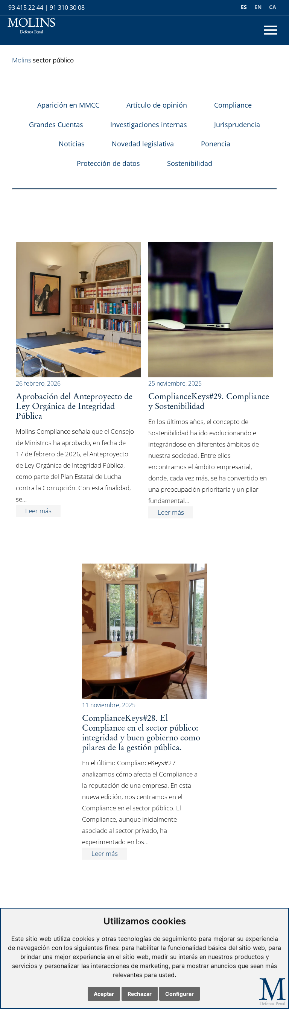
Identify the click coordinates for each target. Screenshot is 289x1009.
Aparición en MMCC (68, 104)
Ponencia (215, 143)
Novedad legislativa (143, 143)
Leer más (38, 510)
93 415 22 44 (25, 7)
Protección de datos (108, 163)
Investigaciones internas (148, 124)
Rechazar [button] (140, 994)
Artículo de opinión (156, 104)
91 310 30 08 (67, 7)
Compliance (233, 104)
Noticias (72, 143)
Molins (21, 60)
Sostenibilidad (189, 163)
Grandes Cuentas (56, 124)
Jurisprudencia (237, 124)
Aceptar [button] (104, 994)
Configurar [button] (179, 994)
